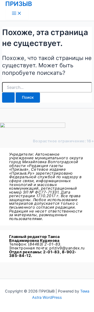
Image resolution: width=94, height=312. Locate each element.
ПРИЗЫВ (18, 4)
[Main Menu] (16, 14)
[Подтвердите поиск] (8, 97)
